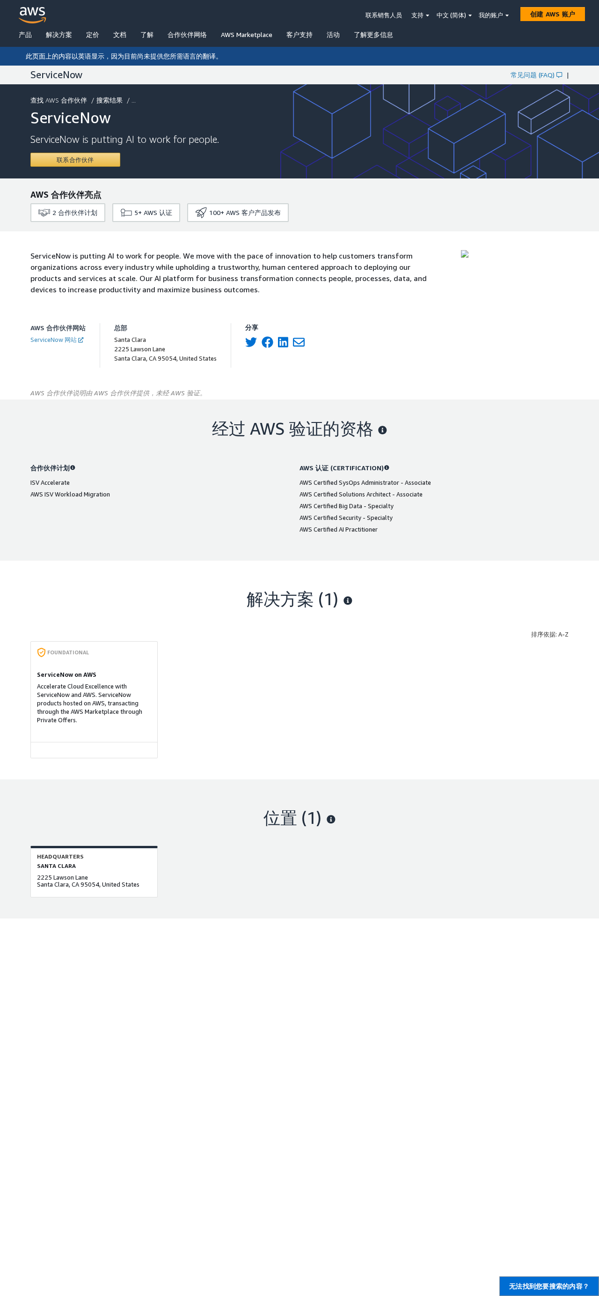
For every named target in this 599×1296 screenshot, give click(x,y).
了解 (146, 34)
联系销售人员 (383, 15)
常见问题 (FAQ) (533, 75)
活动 (333, 34)
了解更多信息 (373, 34)
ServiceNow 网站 (53, 339)
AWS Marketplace (246, 34)
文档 (119, 34)
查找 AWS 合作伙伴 (58, 100)
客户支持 (299, 34)
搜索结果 (109, 100)
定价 (92, 34)
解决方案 (59, 34)
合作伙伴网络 (187, 34)
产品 (25, 34)
